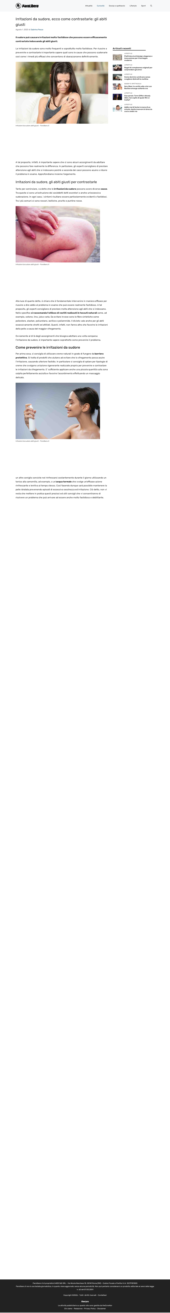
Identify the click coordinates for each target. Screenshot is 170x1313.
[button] (151, 5)
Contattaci (102, 1295)
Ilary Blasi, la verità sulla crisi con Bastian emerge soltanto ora (138, 87)
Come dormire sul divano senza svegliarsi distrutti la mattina (137, 78)
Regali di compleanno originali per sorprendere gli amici (138, 69)
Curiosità (100, 6)
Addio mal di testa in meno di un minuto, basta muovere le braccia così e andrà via (138, 109)
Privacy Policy (90, 1309)
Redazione (78, 1309)
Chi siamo (68, 1309)
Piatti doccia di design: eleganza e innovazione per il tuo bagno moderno (138, 58)
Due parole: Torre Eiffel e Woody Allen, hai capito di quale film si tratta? (137, 98)
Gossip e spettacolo (117, 6)
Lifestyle (133, 6)
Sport (143, 6)
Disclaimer (101, 1309)
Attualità (88, 6)
